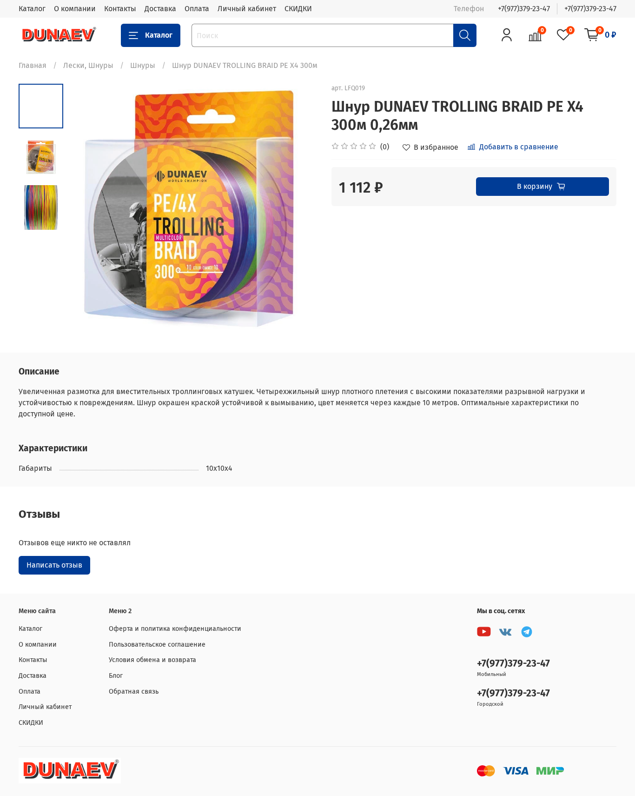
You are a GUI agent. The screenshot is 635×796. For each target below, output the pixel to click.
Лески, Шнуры (88, 65)
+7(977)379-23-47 (524, 8)
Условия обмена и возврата (152, 660)
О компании (75, 8)
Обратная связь (134, 692)
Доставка (160, 8)
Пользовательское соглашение (157, 645)
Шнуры (142, 65)
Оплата (197, 8)
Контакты (120, 8)
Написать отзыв (54, 565)
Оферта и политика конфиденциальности (175, 629)
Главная (32, 65)
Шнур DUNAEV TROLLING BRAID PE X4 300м (245, 65)
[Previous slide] (86, 208)
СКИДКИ (298, 8)
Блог (116, 676)
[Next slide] (299, 208)
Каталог (32, 8)
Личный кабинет (247, 8)
